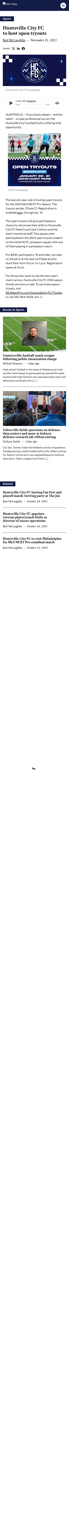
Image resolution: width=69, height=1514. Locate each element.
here (19, 212)
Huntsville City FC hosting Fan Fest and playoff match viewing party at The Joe (32, 494)
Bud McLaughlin (14, 40)
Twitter (13, 48)
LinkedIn (18, 48)
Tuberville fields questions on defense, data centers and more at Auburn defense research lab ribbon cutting (32, 433)
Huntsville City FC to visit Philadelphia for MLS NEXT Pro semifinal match (32, 540)
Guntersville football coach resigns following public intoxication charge (30, 357)
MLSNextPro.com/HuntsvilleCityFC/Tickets (34, 292)
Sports (7, 18)
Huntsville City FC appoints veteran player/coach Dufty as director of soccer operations (25, 517)
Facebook (23, 48)
